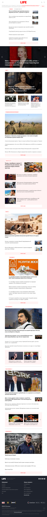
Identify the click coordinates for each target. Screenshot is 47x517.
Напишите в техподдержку (6, 506)
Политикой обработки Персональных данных (30, 5)
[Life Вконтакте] (44, 478)
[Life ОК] (42, 478)
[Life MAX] (40, 478)
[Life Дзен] (39, 478)
